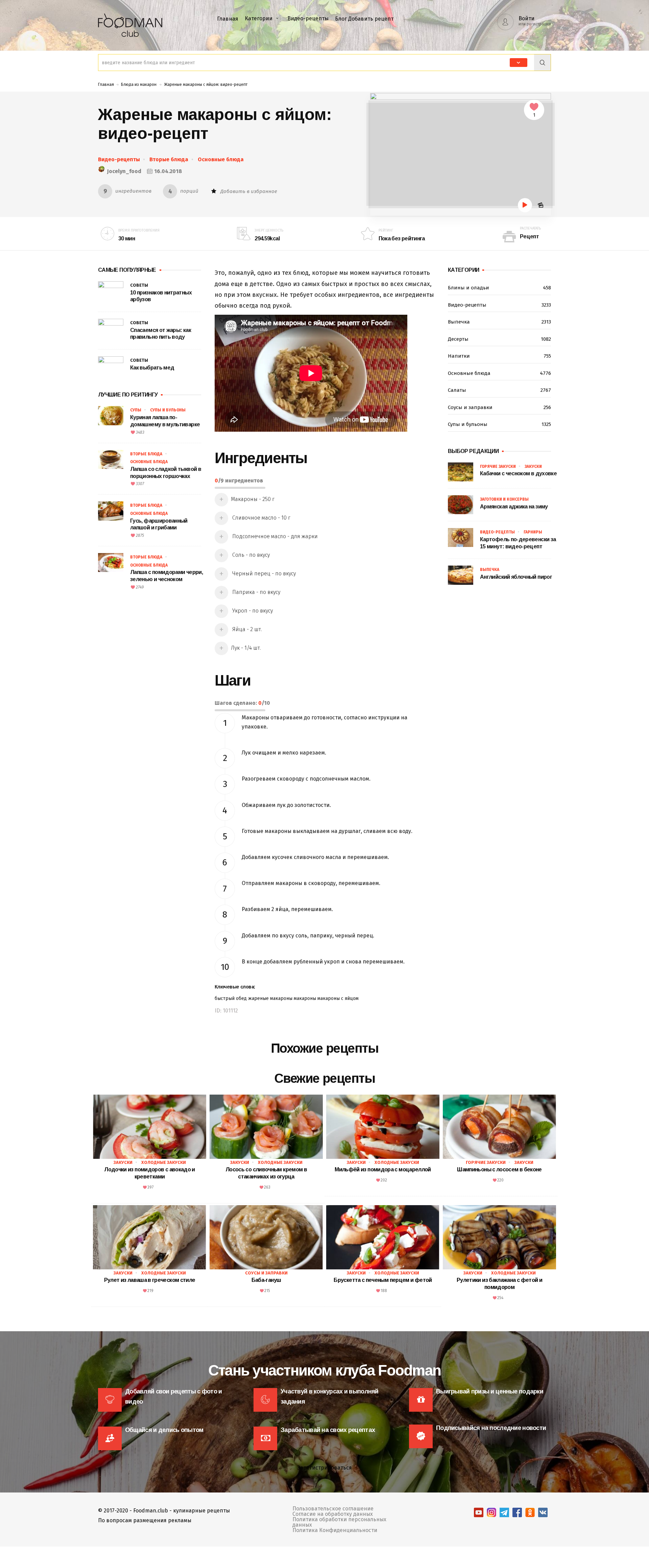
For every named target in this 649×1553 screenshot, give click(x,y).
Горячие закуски (498, 466)
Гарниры (533, 532)
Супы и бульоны (168, 410)
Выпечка (499, 322)
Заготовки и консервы (504, 499)
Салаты (499, 390)
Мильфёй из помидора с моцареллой (383, 1169)
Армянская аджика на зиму (514, 506)
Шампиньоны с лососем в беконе (499, 1169)
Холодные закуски (163, 1162)
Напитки (499, 356)
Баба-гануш (266, 1280)
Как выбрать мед (152, 368)
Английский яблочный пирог (516, 577)
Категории (258, 18)
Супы (135, 410)
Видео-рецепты (308, 18)
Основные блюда (221, 159)
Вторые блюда (168, 159)
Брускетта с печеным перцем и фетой (383, 1280)
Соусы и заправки (499, 407)
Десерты (499, 339)
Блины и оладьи (499, 288)
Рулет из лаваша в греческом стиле (149, 1280)
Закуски (533, 466)
